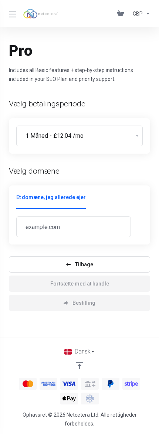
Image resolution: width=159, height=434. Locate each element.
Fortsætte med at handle (79, 284)
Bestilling (83, 303)
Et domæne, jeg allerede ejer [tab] (51, 197)
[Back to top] (79, 365)
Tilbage (84, 264)
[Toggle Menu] (11, 13)
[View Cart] (122, 13)
